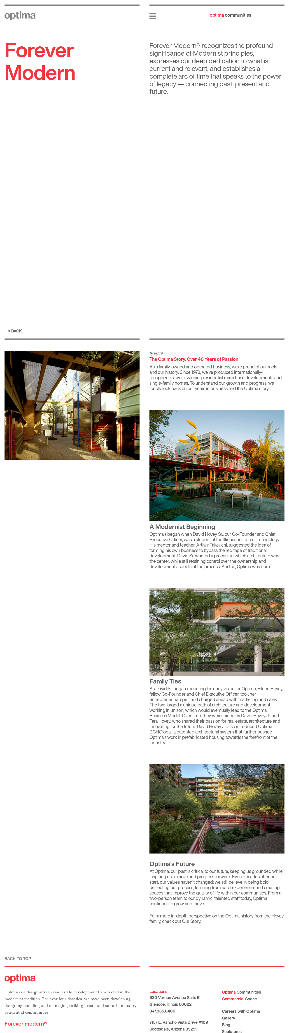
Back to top (18, 958)
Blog (226, 1025)
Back (16, 331)
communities (230, 15)
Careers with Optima (241, 1011)
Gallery (228, 1018)
